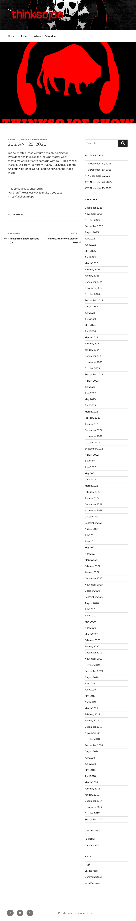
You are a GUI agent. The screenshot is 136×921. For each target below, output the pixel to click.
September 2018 (94, 745)
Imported (19, 215)
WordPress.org (93, 883)
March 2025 (91, 263)
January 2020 (92, 646)
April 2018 (90, 776)
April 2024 (90, 331)
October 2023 (92, 368)
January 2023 (92, 424)
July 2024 (90, 312)
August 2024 (92, 306)
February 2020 (93, 640)
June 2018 (90, 763)
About (24, 36)
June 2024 (90, 318)
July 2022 (90, 461)
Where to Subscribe (45, 36)
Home (11, 36)
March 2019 (91, 708)
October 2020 (92, 590)
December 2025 (93, 207)
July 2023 (90, 386)
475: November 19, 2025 (98, 188)
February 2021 (92, 566)
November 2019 (93, 658)
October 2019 (92, 665)
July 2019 (90, 683)
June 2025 (90, 244)
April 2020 (90, 627)
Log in (88, 864)
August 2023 (92, 380)
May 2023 (90, 399)
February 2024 (92, 343)
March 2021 (91, 559)
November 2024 (93, 288)
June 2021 (90, 541)
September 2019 (94, 671)
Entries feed (91, 870)
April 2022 (90, 479)
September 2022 (94, 448)
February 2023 (92, 417)
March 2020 (91, 634)
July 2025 (90, 238)
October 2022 (92, 442)
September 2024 (94, 300)
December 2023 (93, 355)
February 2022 (92, 491)
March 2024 (91, 337)
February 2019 (92, 714)
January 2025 (92, 275)
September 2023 (94, 374)
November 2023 (93, 362)
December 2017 (93, 800)
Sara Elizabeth (67, 164)
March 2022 (91, 485)
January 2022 (92, 498)
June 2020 (90, 615)
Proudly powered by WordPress (75, 913)
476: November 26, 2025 (98, 182)
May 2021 (90, 547)
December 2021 (93, 504)
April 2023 (90, 405)
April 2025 (90, 257)
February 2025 (92, 269)
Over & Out (50, 164)
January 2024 (92, 349)
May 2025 (90, 251)
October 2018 (92, 739)
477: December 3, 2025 (97, 175)
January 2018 (92, 794)
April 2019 (90, 702)
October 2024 (92, 294)
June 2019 (90, 689)
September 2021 (94, 522)
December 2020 (93, 578)
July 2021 (90, 535)
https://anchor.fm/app (21, 196)
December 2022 (93, 430)
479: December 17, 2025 (98, 163)
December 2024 (93, 281)
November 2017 (93, 807)
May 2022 (90, 473)
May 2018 (90, 769)
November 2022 (93, 436)
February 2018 (92, 788)
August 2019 (92, 677)
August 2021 (91, 529)
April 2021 (90, 553)
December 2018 (93, 726)
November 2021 (93, 510)
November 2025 (93, 213)
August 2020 (92, 603)
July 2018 (90, 757)
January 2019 (92, 720)
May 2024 (90, 325)
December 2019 (93, 652)
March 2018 (91, 782)
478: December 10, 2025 (98, 169)
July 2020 (90, 609)
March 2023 (91, 411)
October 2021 (92, 516)
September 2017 (94, 819)
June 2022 (90, 467)
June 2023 (90, 393)
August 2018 (92, 751)
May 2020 (90, 621)
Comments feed (93, 876)
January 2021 (92, 572)
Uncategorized (92, 845)
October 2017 (92, 813)
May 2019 (90, 695)
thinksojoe (39, 139)
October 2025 (92, 220)
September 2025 (94, 226)
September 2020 (94, 596)
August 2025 (92, 232)
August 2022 (92, 454)
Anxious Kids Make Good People (28, 168)
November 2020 (94, 584)
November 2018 (93, 732)
